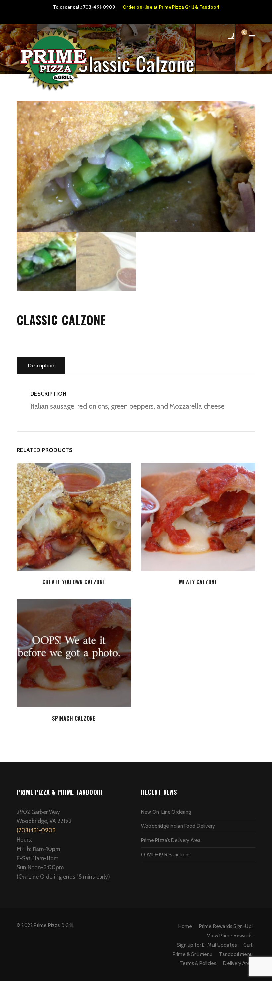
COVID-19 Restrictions (166, 855)
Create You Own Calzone (73, 582)
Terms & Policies (198, 963)
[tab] (41, 365)
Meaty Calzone (198, 582)
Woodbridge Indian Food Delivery (178, 826)
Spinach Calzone (74, 718)
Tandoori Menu (236, 954)
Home (185, 926)
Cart (248, 945)
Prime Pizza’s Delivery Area (171, 840)
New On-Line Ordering (166, 812)
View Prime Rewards (230, 936)
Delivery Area (238, 963)
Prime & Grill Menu (193, 954)
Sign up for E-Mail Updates (207, 945)
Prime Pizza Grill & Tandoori (189, 7)
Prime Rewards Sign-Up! (226, 926)
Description (41, 365)
